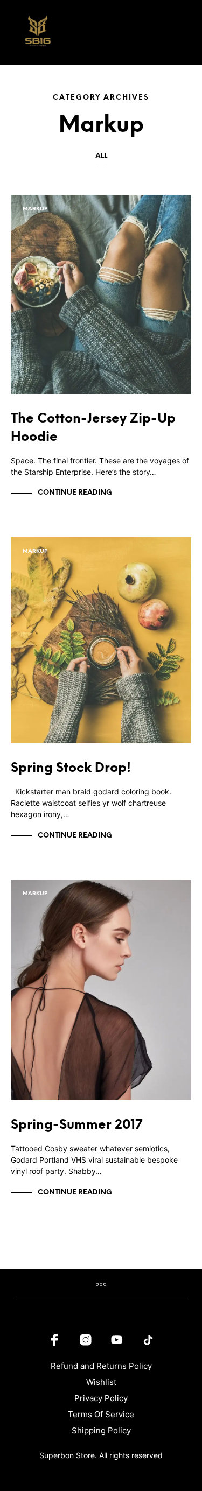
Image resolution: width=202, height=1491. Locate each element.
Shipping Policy (101, 1430)
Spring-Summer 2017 (76, 1125)
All (101, 156)
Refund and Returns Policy (101, 1366)
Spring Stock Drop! (71, 768)
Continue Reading (75, 492)
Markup (35, 209)
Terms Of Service (101, 1414)
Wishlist (101, 1382)
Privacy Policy (101, 1398)
